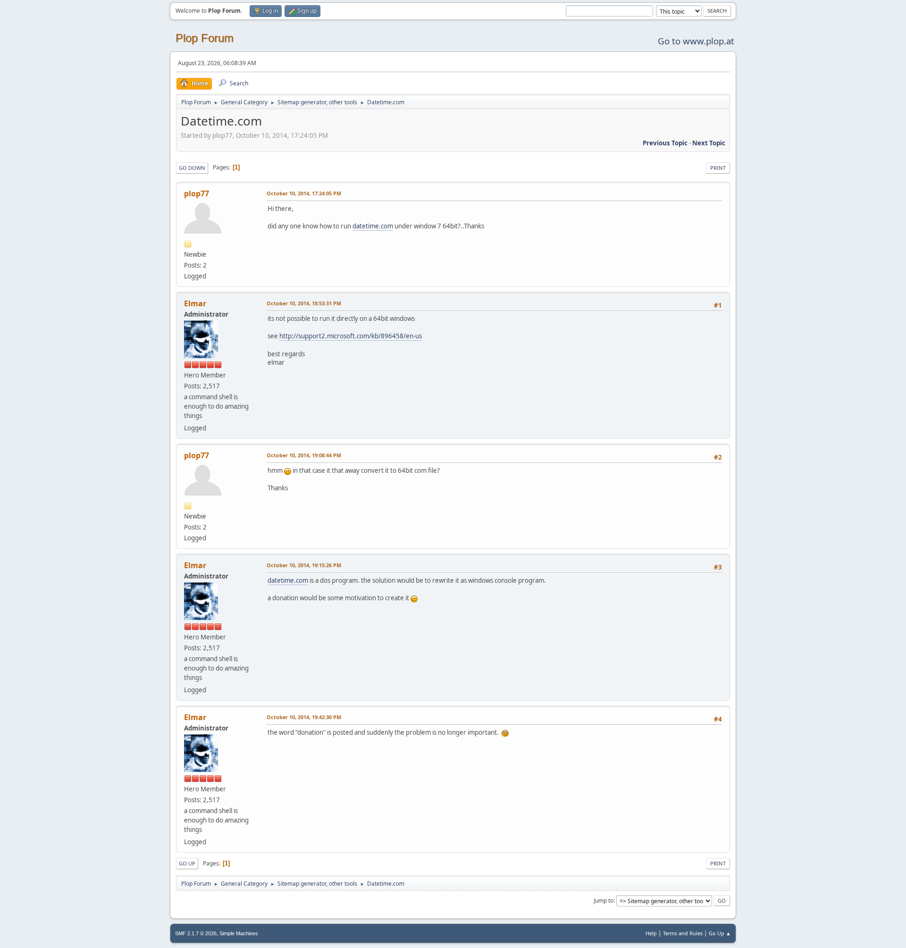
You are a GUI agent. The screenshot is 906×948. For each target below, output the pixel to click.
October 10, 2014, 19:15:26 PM (304, 565)
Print (718, 167)
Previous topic (665, 143)
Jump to (603, 900)
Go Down (192, 167)
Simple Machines (238, 933)
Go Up (187, 863)
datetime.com (372, 226)
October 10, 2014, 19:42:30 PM (304, 717)
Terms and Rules (683, 933)
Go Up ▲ (720, 933)
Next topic (708, 143)
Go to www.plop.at (696, 41)
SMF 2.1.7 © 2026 (196, 933)
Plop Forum (205, 38)
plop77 (196, 193)
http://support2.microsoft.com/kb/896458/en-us (350, 336)
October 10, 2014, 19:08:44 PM (304, 455)
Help (651, 933)
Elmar (195, 303)
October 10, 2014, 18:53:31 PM (304, 303)
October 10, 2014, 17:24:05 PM (304, 193)
